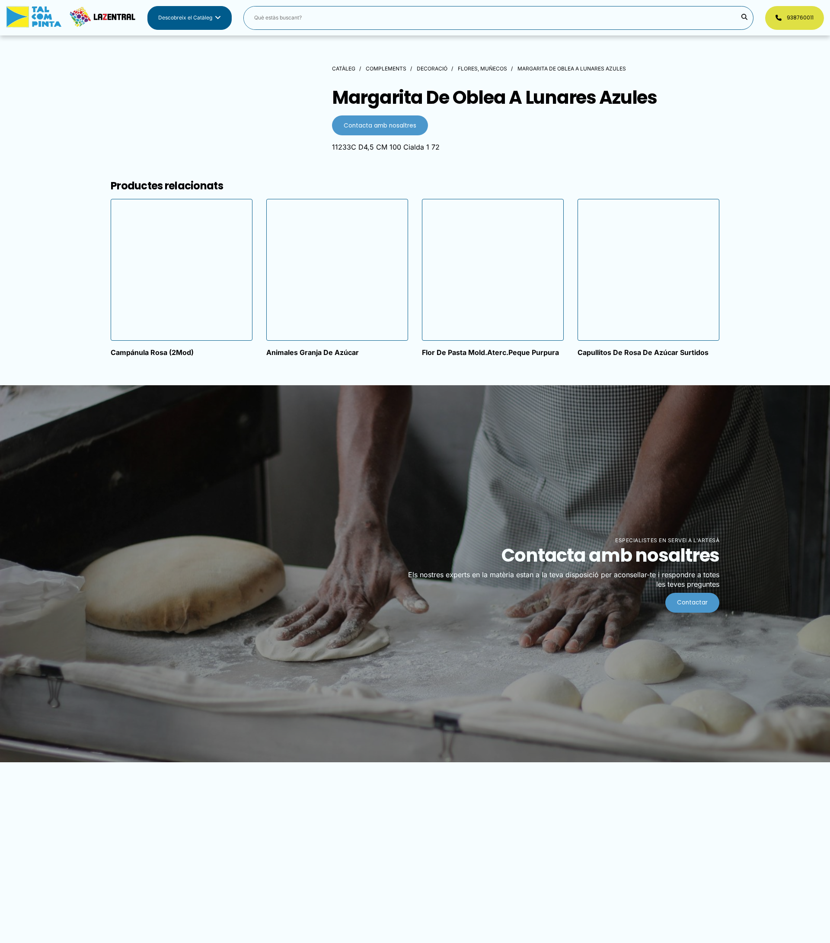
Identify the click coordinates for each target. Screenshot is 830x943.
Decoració (432, 68)
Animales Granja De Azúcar (312, 352)
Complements (386, 68)
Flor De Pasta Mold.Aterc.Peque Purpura (490, 352)
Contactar (692, 602)
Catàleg (343, 68)
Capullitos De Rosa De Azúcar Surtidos (643, 352)
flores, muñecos (482, 68)
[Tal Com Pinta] (71, 18)
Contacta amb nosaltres (380, 125)
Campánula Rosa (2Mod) (152, 352)
